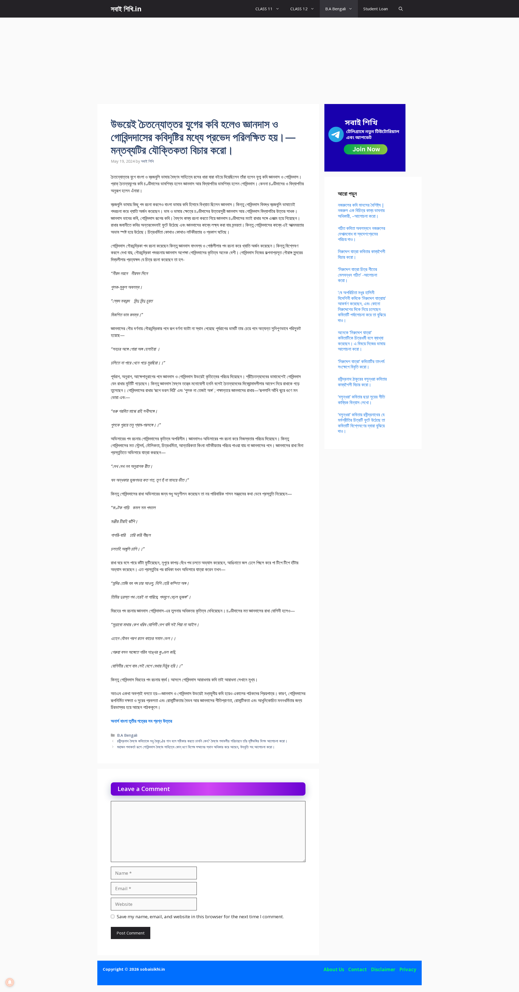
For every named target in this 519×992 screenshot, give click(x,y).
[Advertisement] (259, 58)
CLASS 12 (299, 8)
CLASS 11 (264, 8)
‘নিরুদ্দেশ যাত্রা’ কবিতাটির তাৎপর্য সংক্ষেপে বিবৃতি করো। (361, 364)
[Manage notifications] (9, 982)
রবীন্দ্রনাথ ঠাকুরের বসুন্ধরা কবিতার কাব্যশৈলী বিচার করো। (362, 381)
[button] (400, 9)
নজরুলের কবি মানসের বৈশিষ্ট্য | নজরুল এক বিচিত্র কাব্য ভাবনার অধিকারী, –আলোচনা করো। (361, 210)
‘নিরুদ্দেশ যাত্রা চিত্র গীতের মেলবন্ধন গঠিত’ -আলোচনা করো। (357, 274)
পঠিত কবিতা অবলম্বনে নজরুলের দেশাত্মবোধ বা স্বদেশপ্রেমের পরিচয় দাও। (361, 233)
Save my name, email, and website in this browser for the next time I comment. (200, 916)
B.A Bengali (335, 8)
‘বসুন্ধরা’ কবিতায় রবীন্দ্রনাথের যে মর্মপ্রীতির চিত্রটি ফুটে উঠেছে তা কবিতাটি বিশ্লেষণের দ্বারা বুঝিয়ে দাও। (361, 422)
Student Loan (375, 8)
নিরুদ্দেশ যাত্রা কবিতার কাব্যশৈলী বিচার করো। (361, 254)
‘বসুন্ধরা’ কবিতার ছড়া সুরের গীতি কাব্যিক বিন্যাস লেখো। (361, 399)
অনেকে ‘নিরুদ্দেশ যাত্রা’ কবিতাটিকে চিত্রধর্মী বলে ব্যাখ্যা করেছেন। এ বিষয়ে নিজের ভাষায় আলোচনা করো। (361, 340)
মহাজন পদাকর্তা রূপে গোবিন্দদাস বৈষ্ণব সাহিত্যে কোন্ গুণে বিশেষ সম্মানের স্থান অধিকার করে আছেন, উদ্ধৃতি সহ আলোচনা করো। (196, 746)
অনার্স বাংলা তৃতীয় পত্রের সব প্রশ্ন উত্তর (141, 721)
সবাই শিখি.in (126, 8)
